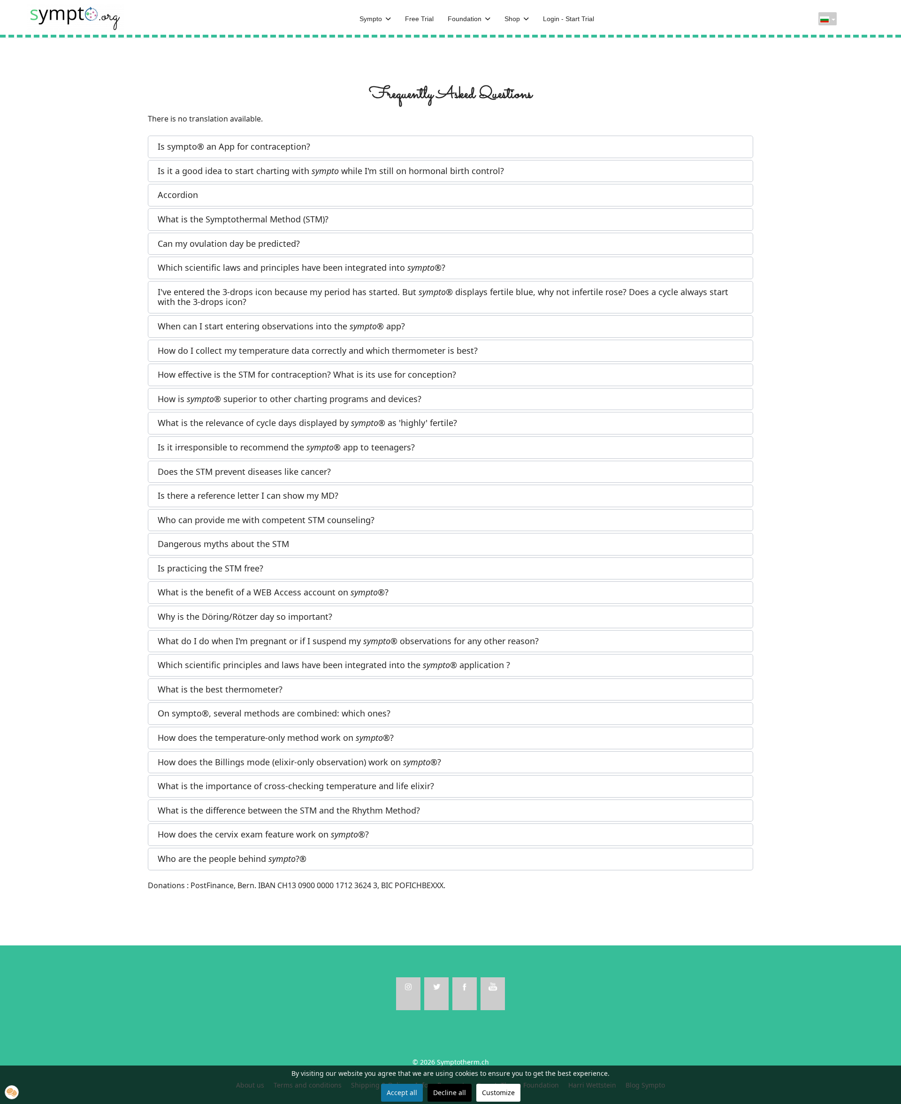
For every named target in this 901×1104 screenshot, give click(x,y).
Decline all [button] (449, 1092)
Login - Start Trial (568, 19)
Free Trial (419, 19)
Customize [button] (498, 1092)
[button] (450, 147)
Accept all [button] (402, 1092)
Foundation (464, 19)
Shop (512, 19)
